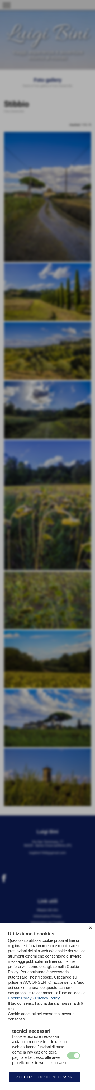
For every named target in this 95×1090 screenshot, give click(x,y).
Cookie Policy (20, 998)
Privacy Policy (47, 998)
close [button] (90, 928)
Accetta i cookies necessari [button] (45, 1077)
